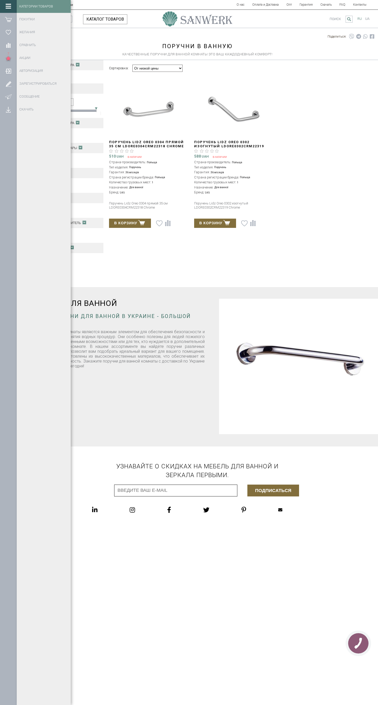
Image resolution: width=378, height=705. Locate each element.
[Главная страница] (197, 21)
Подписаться (273, 490)
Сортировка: (119, 68)
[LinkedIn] (105, 510)
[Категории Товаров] (8, 6)
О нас (241, 4)
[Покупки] (8, 19)
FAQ (342, 4)
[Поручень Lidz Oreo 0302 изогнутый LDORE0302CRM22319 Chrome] (234, 109)
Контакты (359, 4)
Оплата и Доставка (265, 4)
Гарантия (306, 4)
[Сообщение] (8, 96)
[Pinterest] (254, 510)
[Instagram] (143, 510)
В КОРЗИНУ (125, 223)
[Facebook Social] (179, 510)
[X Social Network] (216, 510)
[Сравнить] (8, 45)
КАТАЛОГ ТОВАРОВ (105, 19)
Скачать (326, 4)
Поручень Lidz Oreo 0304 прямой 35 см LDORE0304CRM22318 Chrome (146, 144)
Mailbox (290, 510)
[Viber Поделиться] (351, 36)
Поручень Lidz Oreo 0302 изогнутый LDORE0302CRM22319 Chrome (229, 146)
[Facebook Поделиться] (372, 36)
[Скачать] (8, 109)
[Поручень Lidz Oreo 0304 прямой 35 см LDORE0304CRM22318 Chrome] (149, 109)
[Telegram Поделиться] (358, 36)
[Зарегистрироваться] (8, 83)
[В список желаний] (159, 223)
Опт (289, 4)
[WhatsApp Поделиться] (365, 36)
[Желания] (8, 32)
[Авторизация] (8, 70)
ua (367, 19)
